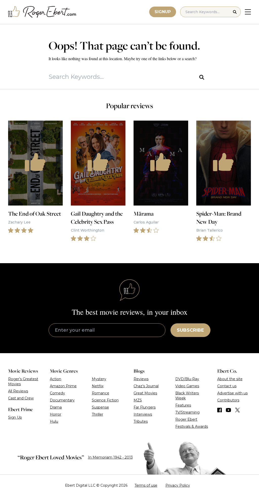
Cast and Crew (21, 398)
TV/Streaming (187, 412)
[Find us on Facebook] (219, 410)
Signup (163, 11)
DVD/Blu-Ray (187, 379)
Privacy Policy (177, 485)
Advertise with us (232, 393)
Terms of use (146, 485)
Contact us (226, 386)
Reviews (141, 379)
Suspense (100, 407)
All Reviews (18, 391)
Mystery (99, 379)
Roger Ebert (186, 419)
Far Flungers (145, 407)
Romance (100, 393)
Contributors (228, 400)
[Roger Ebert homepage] (42, 12)
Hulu (54, 421)
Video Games (187, 386)
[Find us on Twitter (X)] (237, 410)
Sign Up (15, 417)
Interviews (143, 414)
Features (183, 405)
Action (55, 379)
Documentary (62, 400)
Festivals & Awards (191, 426)
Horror (55, 414)
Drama (56, 407)
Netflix (97, 386)
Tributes (141, 421)
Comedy (57, 393)
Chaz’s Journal (146, 386)
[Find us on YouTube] (228, 410)
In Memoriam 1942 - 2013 (110, 457)
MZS (138, 400)
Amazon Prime (63, 386)
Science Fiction (105, 400)
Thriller (97, 414)
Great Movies (145, 393)
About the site (230, 379)
